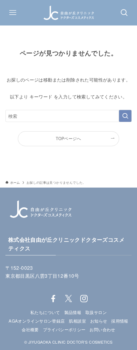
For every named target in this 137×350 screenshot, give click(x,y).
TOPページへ (68, 138)
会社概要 (30, 329)
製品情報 (73, 312)
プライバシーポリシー (64, 329)
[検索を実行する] (125, 116)
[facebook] (53, 298)
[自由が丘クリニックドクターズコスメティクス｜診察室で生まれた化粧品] (68, 12)
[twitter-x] (68, 298)
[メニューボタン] (12, 12)
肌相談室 (77, 321)
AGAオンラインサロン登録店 (37, 321)
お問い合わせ (102, 329)
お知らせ (98, 321)
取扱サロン (96, 312)
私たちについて (45, 312)
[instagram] (83, 298)
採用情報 (119, 321)
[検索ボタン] (124, 12)
